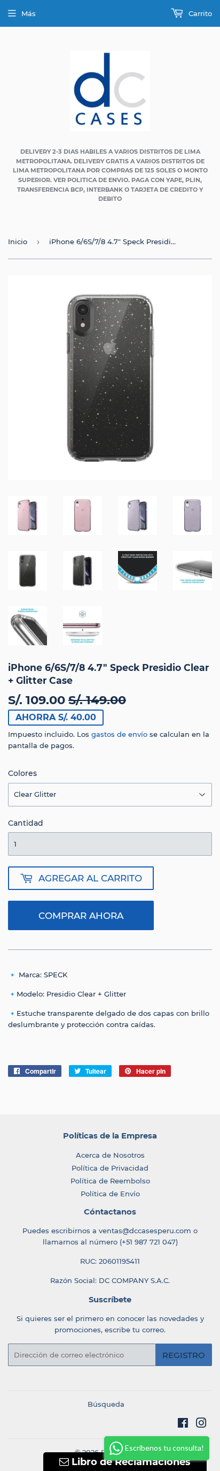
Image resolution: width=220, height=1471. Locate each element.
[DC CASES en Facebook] (182, 1424)
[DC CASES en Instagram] (201, 1424)
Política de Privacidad (110, 1168)
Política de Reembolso (110, 1180)
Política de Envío (110, 1193)
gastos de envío (119, 734)
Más (28, 13)
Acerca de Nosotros (110, 1155)
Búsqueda (106, 1404)
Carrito (199, 13)
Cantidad (25, 823)
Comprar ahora (80, 915)
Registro (183, 1355)
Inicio (17, 241)
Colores (22, 773)
